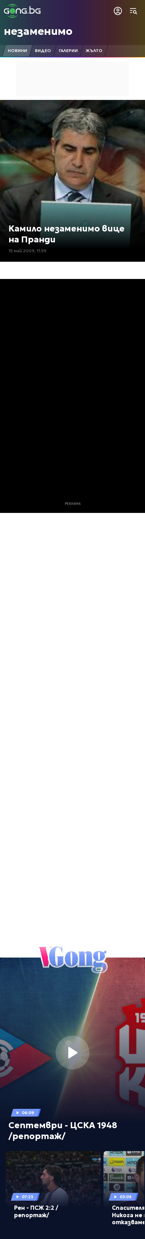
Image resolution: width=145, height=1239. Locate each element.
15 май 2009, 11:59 (27, 250)
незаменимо (38, 31)
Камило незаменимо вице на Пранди (66, 234)
